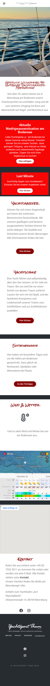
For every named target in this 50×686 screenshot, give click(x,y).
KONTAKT (18, 635)
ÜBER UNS (8, 635)
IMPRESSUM (28, 635)
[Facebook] (21, 610)
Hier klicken (25, 190)
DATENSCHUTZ (40, 636)
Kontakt (24, 577)
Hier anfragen (25, 161)
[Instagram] (28, 610)
